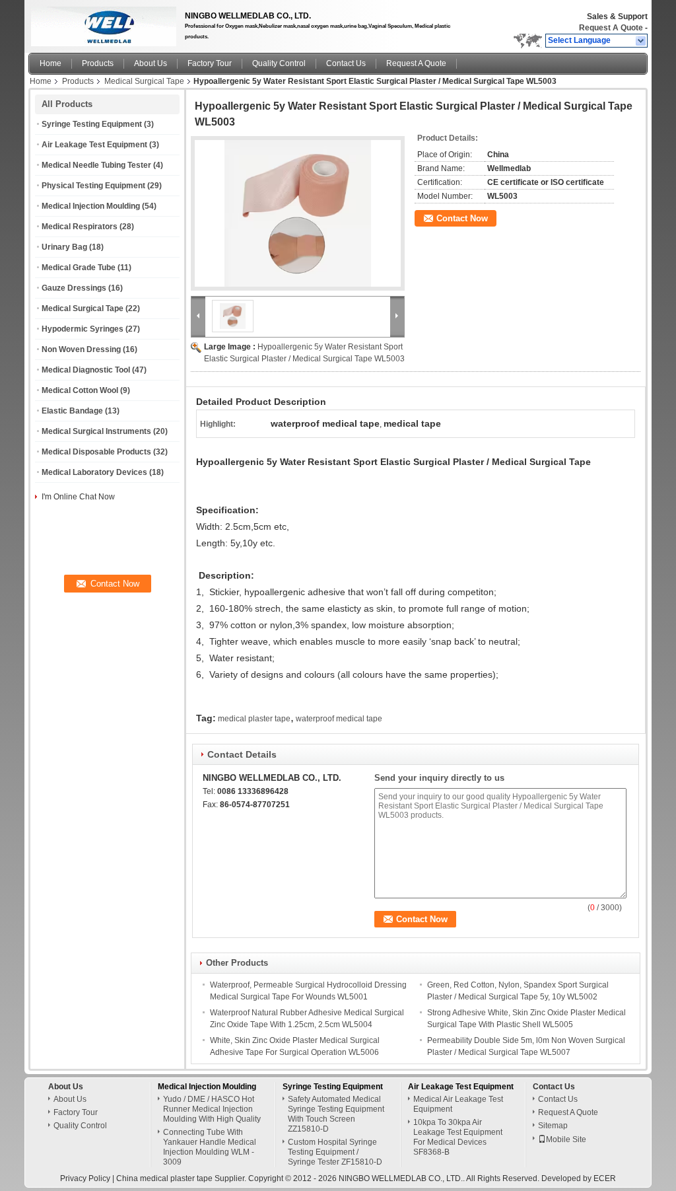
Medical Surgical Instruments (96, 431)
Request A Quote (611, 27)
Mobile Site (566, 1139)
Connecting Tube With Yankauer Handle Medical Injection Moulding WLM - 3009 (209, 1147)
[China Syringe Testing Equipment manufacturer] (100, 23)
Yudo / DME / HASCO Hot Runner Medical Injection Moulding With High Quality (212, 1109)
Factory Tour (209, 63)
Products (98, 63)
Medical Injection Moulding (91, 206)
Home (50, 63)
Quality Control (279, 63)
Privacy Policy (85, 1178)
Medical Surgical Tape (144, 81)
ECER (604, 1178)
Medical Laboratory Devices (94, 472)
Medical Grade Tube (79, 267)
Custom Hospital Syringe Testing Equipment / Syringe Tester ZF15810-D (335, 1152)
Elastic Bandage (72, 410)
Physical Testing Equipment (93, 185)
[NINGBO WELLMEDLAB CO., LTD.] (641, 41)
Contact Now (462, 218)
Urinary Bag (64, 247)
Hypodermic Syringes (82, 329)
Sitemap (553, 1125)
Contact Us (346, 63)
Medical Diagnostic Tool (86, 370)
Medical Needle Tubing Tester (96, 165)
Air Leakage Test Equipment (94, 144)
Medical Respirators (80, 226)
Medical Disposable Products (96, 451)
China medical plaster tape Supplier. (182, 1178)
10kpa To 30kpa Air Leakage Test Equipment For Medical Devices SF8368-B (457, 1137)
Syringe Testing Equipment (92, 124)
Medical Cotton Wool (80, 390)
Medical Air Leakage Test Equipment (458, 1104)
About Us (150, 63)
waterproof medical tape (339, 718)
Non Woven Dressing (81, 349)
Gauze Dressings (74, 288)
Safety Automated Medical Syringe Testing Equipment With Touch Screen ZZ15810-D (336, 1114)
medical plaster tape (254, 718)
